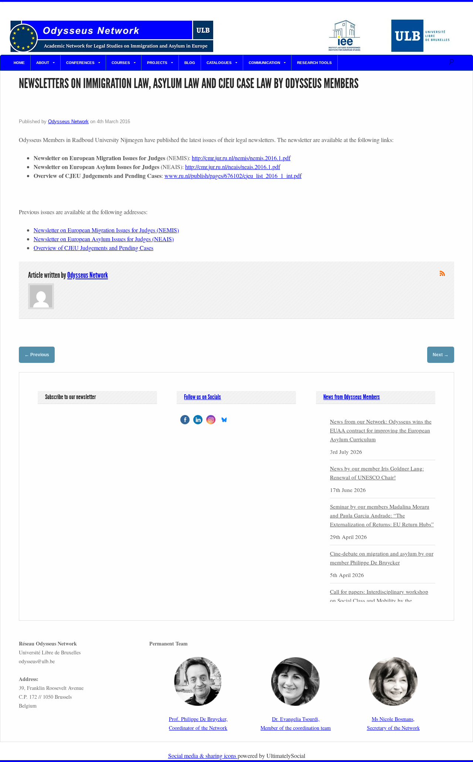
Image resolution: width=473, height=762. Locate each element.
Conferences (80, 63)
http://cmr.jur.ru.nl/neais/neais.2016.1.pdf (232, 167)
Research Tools (314, 63)
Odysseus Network (68, 121)
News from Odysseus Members (351, 397)
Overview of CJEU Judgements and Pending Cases (93, 248)
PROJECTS (157, 63)
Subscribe (442, 273)
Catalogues (219, 63)
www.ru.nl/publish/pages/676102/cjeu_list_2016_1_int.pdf (233, 175)
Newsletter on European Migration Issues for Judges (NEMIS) (106, 230)
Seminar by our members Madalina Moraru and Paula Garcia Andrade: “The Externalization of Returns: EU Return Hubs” (382, 515)
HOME (19, 63)
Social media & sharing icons (203, 755)
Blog (189, 63)
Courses (121, 63)
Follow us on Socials (202, 397)
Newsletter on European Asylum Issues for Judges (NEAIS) (104, 239)
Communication (264, 63)
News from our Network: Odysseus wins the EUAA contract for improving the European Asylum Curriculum (381, 430)
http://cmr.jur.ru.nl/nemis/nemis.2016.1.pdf (241, 158)
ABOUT (42, 63)
